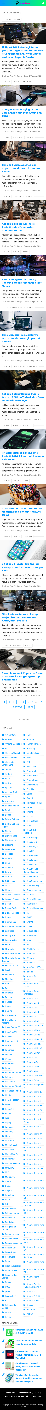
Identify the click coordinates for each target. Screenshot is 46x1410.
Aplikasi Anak (11, 792)
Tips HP (30, 851)
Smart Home (32, 775)
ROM (29, 735)
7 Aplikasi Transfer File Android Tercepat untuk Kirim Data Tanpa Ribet (22, 567)
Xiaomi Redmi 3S (34, 1105)
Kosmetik (9, 1109)
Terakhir (30, 707)
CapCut (6, 137)
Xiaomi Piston (33, 1080)
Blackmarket (10, 840)
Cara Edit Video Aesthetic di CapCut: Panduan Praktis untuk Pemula (21, 168)
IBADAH (8, 1045)
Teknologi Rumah (35, 803)
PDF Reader (10, 1208)
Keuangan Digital (13, 1086)
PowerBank (10, 1257)
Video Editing (33, 931)
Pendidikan (33, 366)
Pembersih (10, 1217)
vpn (28, 944)
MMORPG (9, 1168)
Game (7, 1006)
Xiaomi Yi (31, 1291)
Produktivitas (11, 1270)
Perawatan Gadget (13, 1243)
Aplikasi (7, 196)
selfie (29, 757)
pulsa (7, 1291)
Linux (7, 1136)
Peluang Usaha (12, 1213)
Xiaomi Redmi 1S (34, 1092)
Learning (9, 1131)
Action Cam (10, 735)
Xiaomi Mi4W (33, 1066)
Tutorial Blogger (34, 899)
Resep (26, 481)
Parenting (9, 1195)
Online (8, 1186)
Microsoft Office (12, 1163)
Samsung (31, 748)
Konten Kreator (12, 1100)
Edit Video (9, 931)
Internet (8, 1054)
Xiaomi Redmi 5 (34, 1143)
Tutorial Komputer (35, 908)
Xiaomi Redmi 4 (34, 1114)
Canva (6, 307)
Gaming (16, 252)
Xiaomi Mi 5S (33, 1003)
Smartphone (27, 425)
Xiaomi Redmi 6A (34, 1159)
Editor (7, 944)
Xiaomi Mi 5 (32, 998)
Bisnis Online (11, 836)
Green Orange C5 (12, 1027)
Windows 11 (32, 962)
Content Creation (12, 894)
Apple (7, 796)
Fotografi (17, 196)
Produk (8, 1261)
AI (6, 748)
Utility (29, 926)
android (8, 769)
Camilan (7, 481)
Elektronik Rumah (13, 953)
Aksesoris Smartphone (12, 646)
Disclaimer (37, 1396)
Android (7, 82)
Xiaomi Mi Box (33, 1030)
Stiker (29, 794)
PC (6, 1204)
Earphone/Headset (13, 926)
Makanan (9, 1140)
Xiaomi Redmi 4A (34, 1134)
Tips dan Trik (32, 842)
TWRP (29, 917)
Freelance (9, 997)
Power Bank (10, 1252)
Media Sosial (11, 1145)
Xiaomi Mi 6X (33, 1012)
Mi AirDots (10, 1159)
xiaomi (30, 972)
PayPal (8, 1199)
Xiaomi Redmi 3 (34, 1101)
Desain (8, 904)
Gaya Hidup (10, 1015)
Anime (8, 778)
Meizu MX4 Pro (12, 1154)
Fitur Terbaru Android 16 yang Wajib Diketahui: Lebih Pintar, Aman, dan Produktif (20, 617)
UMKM (30, 922)
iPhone (8, 1059)
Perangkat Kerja (12, 1234)
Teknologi (27, 82)
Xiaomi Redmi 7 (34, 1164)
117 (40, 702)
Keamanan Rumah (13, 1072)
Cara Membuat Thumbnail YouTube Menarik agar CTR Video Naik (28, 1354)
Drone (7, 917)
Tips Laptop (32, 860)
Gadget (16, 82)
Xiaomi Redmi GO (35, 1168)
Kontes (8, 1104)
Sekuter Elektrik (34, 753)
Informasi (9, 1050)
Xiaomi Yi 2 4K (33, 1296)
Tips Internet (32, 855)
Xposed (30, 1305)
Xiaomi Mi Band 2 (35, 1025)
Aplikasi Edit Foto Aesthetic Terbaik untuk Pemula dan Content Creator (18, 227)
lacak (7, 1118)
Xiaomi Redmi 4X (34, 1138)
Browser (8, 858)
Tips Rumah (32, 876)
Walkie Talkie (33, 949)
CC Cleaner (10, 881)
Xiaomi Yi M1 (33, 1300)
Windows (31, 958)
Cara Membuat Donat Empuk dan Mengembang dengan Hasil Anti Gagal (22, 512)
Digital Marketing (13, 913)
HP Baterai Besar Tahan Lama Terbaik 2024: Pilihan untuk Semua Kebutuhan (23, 456)
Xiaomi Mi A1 (33, 1021)
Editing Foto (10, 935)
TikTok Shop (32, 821)
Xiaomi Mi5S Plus (35, 1075)
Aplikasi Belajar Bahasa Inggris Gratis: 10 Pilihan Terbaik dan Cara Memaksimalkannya (23, 397)
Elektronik (9, 949)
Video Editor (32, 935)
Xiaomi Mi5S (32, 1071)
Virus (29, 940)
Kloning (8, 1095)
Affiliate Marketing (13, 744)
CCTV (7, 885)
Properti (8, 1282)
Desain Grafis (17, 307)
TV (28, 913)
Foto (7, 988)
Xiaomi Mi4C (32, 1057)
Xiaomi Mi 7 (32, 1016)
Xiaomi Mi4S (32, 1062)
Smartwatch (32, 785)
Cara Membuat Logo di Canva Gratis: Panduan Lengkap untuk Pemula (21, 338)
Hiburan (8, 1036)
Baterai (6, 425)
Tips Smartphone (34, 881)
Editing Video (18, 137)
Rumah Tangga (34, 744)
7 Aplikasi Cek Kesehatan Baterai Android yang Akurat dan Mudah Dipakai (28, 1378)
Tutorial (30, 137)
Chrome (8, 890)
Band (7, 810)
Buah (7, 863)
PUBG (7, 1287)
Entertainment (11, 965)
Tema (29, 807)
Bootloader (10, 849)
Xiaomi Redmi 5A (34, 1155)
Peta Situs (10, 1393)
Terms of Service (24, 1393)
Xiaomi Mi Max (33, 1035)
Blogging (9, 845)
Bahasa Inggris (19, 366)
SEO (29, 762)
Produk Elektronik (13, 1266)
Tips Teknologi (33, 885)
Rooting (30, 739)
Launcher (9, 1127)
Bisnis (8, 831)
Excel (7, 970)
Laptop (8, 1122)
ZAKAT (30, 1314)
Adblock (8, 739)
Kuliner (17, 481)
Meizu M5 (9, 1149)
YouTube (31, 1309)
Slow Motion (32, 771)
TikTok (30, 816)
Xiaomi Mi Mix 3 (34, 1044)
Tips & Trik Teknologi (12, 20)
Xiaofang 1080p (34, 967)
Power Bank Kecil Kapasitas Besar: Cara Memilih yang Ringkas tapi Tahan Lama (23, 676)
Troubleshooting (34, 890)
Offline (8, 1181)
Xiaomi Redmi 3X (34, 1110)
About (36, 1393)
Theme (30, 812)
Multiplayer (10, 1177)
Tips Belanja (32, 837)
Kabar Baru (10, 1063)
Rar (6, 1300)
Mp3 (7, 1172)
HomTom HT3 (11, 1041)
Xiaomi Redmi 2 (34, 1096)
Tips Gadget (32, 846)
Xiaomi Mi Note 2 (34, 1048)
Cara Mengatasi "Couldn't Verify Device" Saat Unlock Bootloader (27, 1366)
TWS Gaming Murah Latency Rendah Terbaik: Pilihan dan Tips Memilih (22, 283)
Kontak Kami (10, 1396)
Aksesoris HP (11, 757)
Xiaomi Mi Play (33, 1053)
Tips (29, 825)
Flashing (9, 979)
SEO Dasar (31, 766)
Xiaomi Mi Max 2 (34, 1039)
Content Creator (12, 899)
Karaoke (9, 1068)
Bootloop (9, 854)
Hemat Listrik (11, 1032)
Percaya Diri (10, 1248)
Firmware (9, 974)
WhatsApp (31, 953)
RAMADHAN (10, 1296)
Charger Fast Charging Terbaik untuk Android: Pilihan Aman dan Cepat (22, 113)
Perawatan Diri (11, 1238)
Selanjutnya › (18, 707)
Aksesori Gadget (12, 753)
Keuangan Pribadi (13, 1091)
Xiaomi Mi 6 (32, 1007)
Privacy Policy (24, 1396)
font (7, 983)
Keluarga (9, 1077)
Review (25, 252)
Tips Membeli (33, 864)
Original (8, 1190)
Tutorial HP (32, 904)
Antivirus (9, 783)
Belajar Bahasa (12, 819)
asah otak (9, 801)
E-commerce (10, 922)
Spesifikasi (32, 789)
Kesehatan (10, 1082)
